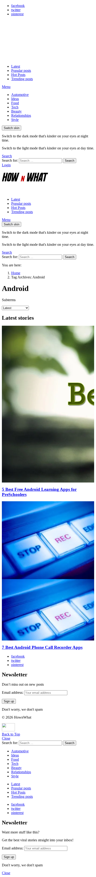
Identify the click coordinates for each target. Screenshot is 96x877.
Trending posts (22, 79)
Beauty (16, 111)
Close (6, 738)
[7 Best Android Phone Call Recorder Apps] (48, 570)
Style (15, 120)
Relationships (21, 115)
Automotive (20, 95)
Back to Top (11, 734)
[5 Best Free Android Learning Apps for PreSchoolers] (48, 404)
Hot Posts (18, 75)
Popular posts (21, 71)
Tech (14, 107)
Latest (15, 66)
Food (15, 103)
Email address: (13, 692)
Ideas (15, 99)
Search (69, 160)
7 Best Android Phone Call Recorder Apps (42, 647)
